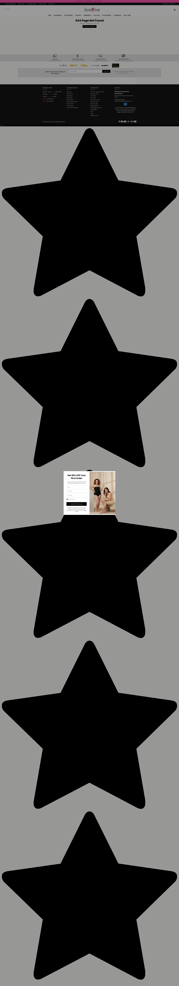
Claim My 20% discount (77, 504)
